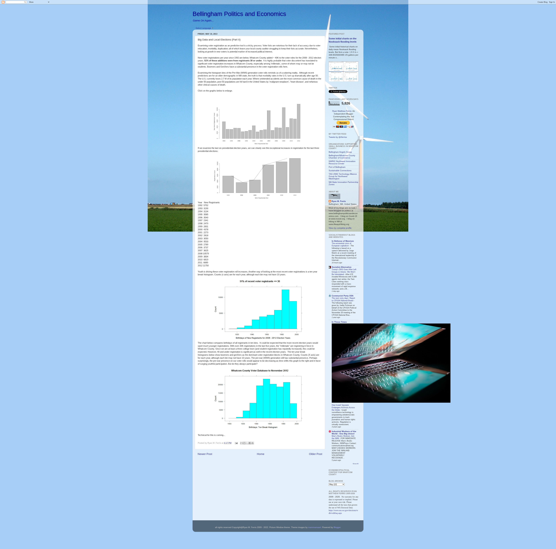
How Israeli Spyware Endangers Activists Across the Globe (343, 407)
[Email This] (241, 443)
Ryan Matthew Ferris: (342, 111)
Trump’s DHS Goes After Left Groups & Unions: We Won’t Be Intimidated (344, 271)
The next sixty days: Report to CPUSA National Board (343, 299)
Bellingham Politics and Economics (239, 13)
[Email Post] (236, 443)
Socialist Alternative (341, 267)
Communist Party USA (342, 296)
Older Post (315, 453)
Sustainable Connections (340, 170)
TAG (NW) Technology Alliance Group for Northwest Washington (343, 176)
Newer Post (205, 453)
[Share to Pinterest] (252, 443)
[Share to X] (247, 443)
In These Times (339, 322)
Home (260, 453)
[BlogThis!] (244, 443)
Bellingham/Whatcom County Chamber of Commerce (342, 156)
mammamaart (314, 527)
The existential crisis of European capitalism (341, 244)
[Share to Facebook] (249, 443)
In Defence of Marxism (343, 241)
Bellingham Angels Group (340, 152)
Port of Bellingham (337, 167)
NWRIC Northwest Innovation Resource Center (342, 162)
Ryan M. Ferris (339, 201)
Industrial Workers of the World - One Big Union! (344, 432)
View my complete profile (340, 228)
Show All (355, 463)
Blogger (337, 527)
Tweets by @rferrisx (338, 137)
